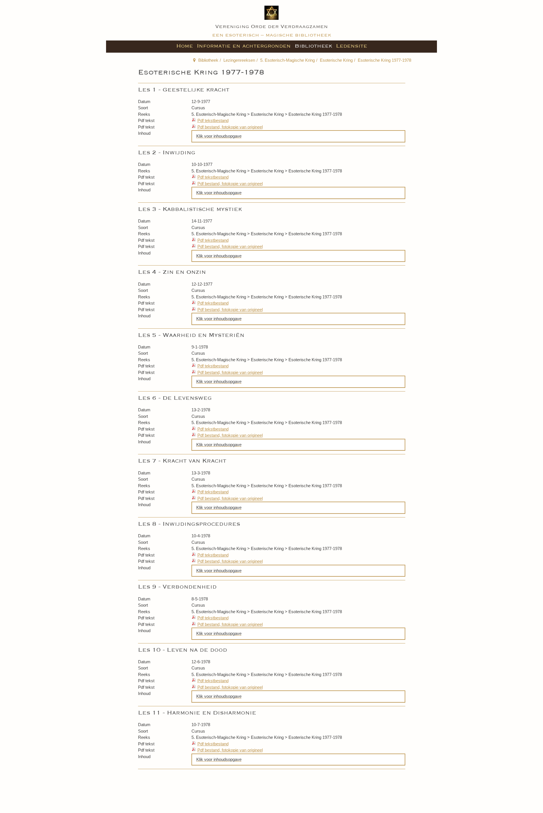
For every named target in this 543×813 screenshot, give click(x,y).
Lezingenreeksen (239, 60)
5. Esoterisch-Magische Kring (287, 60)
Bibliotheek (313, 46)
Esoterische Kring (336, 60)
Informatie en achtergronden (244, 46)
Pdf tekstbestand (213, 120)
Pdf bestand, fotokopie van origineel (230, 127)
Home (184, 46)
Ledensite (351, 46)
